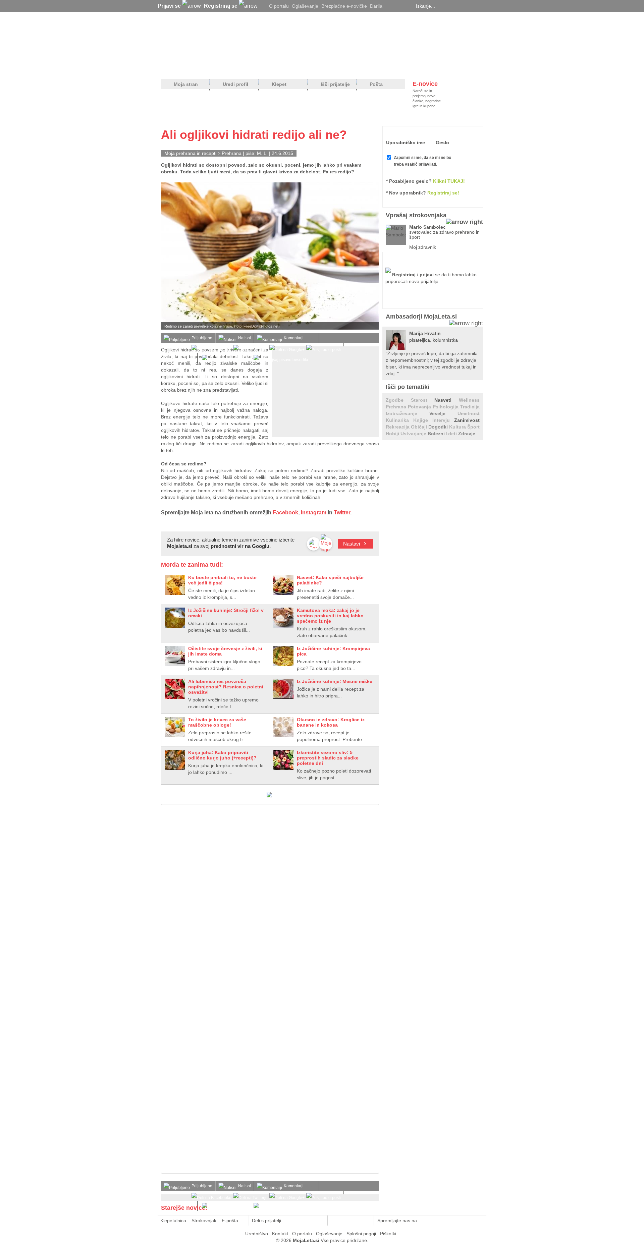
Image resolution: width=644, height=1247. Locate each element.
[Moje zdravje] (213, 67)
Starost (423, 400)
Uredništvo (256, 1233)
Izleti (452, 433)
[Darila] (269, 795)
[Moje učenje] (297, 67)
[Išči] (481, 6)
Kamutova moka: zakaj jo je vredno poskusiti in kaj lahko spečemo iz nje (330, 616)
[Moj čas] (412, 67)
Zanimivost (467, 420)
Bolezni (437, 433)
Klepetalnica (173, 1220)
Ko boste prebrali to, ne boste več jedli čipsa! (222, 580)
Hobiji (393, 433)
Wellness (469, 400)
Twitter (342, 512)
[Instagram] (407, 6)
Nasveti (446, 400)
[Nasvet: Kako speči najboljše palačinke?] (283, 585)
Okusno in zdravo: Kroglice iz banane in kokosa (331, 722)
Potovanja (420, 406)
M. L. (262, 153)
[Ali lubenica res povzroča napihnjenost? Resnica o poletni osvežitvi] (175, 689)
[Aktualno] (470, 67)
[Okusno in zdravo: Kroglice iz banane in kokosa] (283, 727)
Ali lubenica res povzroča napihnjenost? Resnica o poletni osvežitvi (225, 687)
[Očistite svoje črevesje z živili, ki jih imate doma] (175, 656)
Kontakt (280, 1233)
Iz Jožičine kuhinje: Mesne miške (334, 681)
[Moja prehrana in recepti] (369, 67)
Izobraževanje (407, 413)
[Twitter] (390, 6)
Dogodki (438, 427)
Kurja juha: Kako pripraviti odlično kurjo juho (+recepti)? (222, 755)
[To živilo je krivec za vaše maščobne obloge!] (175, 727)
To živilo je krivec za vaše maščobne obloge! (217, 722)
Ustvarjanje (414, 433)
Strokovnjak (204, 1220)
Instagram (313, 512)
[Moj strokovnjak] (179, 67)
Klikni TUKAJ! (449, 181)
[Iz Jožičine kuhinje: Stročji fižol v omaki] (175, 618)
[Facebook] (399, 6)
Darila (376, 6)
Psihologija (446, 406)
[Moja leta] (225, 39)
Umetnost (469, 413)
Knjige (422, 420)
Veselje (443, 413)
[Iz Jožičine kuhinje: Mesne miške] (283, 689)
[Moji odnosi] (240, 67)
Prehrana (232, 153)
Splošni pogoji (361, 1233)
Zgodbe (398, 400)
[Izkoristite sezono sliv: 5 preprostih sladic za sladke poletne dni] (283, 760)
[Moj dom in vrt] (268, 67)
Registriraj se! (443, 192)
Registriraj (404, 274)
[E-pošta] (318, 1220)
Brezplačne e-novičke (344, 6)
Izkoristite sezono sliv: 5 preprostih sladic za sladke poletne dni (328, 758)
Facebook (285, 512)
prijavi (427, 274)
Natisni (244, 338)
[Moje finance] (440, 67)
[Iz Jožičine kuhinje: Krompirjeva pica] (283, 656)
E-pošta (230, 1220)
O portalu (279, 6)
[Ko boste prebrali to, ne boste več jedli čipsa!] (175, 585)
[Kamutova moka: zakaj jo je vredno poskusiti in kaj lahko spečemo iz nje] (283, 618)
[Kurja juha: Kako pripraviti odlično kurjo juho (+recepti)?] (175, 760)
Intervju (443, 420)
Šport (473, 427)
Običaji (419, 427)
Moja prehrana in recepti (190, 153)
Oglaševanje (305, 6)
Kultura (458, 427)
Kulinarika (399, 420)
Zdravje (466, 433)
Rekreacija (398, 427)
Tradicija (470, 406)
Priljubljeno (202, 338)
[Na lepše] (325, 67)
